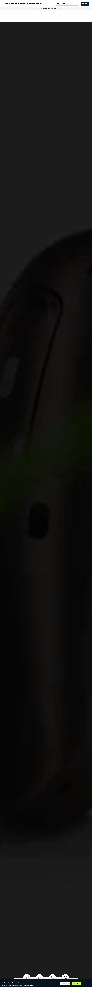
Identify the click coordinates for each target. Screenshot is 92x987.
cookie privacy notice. (28, 985)
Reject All (76, 983)
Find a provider (37, 8)
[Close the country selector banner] (90, 3)
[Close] (90, 8)
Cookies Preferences (65, 983)
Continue (84, 3)
